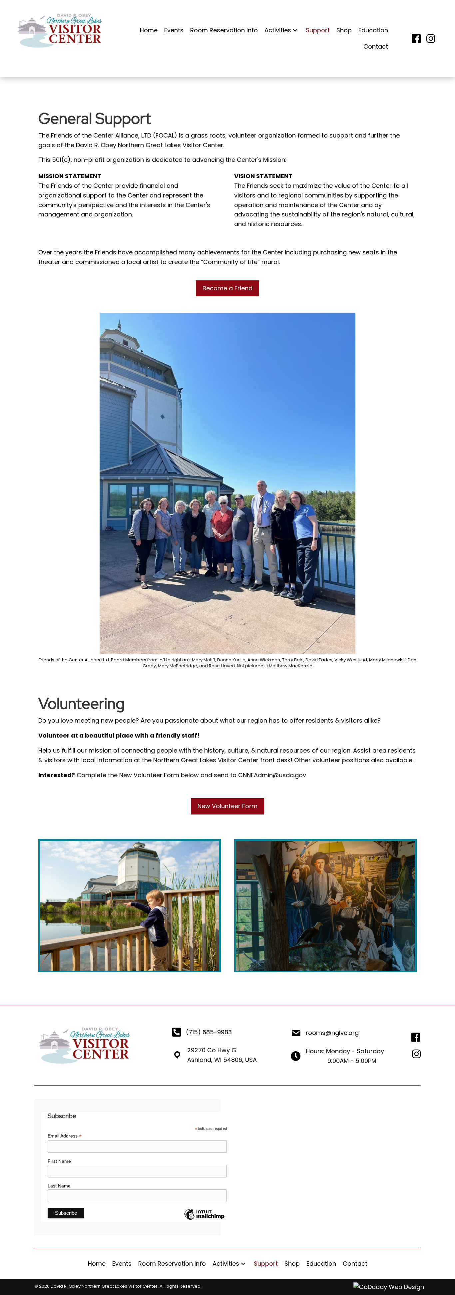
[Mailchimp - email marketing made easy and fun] (204, 1219)
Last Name (59, 1185)
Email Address (65, 1136)
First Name (59, 1161)
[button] (227, 288)
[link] (149, 30)
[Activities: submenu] (295, 30)
